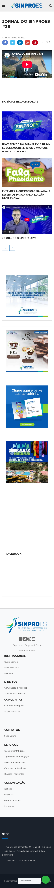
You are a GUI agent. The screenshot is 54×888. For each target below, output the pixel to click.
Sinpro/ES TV (10, 794)
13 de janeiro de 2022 (15, 37)
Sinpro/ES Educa (12, 711)
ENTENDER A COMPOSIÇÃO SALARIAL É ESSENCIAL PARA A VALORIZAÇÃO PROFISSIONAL (26, 195)
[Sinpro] (26, 5)
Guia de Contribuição (14, 750)
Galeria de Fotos (12, 800)
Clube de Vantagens (14, 705)
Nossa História (11, 667)
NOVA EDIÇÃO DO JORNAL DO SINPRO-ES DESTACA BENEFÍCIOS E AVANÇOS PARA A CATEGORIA (26, 148)
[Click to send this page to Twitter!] (12, 42)
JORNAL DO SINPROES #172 (19, 238)
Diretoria (8, 673)
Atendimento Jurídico (14, 693)
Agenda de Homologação (16, 756)
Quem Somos (11, 661)
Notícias (8, 788)
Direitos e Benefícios (14, 762)
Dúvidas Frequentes (14, 773)
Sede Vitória (10, 735)
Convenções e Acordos (15, 687)
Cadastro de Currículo (15, 768)
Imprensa (9, 806)
